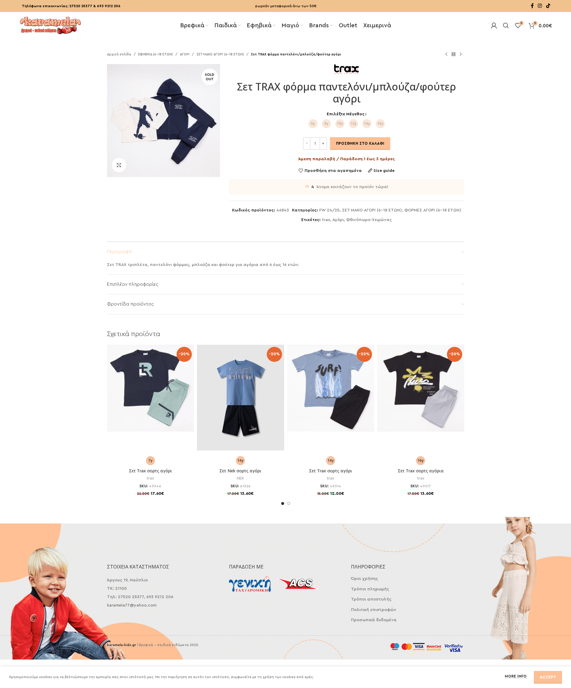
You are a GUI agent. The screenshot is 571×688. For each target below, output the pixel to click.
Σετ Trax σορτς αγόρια (421, 471)
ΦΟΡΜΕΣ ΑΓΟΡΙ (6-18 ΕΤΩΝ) (432, 210)
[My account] (494, 25)
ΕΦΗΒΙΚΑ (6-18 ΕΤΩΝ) (155, 54)
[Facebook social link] (532, 5)
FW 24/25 (329, 210)
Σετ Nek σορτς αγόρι (240, 471)
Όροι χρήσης (364, 579)
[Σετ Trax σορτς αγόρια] (420, 388)
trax (326, 220)
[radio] (312, 123)
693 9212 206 (108, 6)
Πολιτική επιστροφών (373, 610)
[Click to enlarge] (119, 165)
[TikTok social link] (548, 5)
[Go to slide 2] (288, 503)
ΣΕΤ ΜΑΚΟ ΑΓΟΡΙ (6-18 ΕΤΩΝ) (220, 54)
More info (516, 676)
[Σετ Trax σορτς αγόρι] (150, 388)
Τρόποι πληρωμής (370, 589)
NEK (240, 478)
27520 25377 (80, 6)
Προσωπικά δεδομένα (374, 620)
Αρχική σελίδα (119, 54)
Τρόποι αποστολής (371, 599)
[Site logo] (50, 25)
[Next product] (460, 54)
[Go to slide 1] (282, 503)
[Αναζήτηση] (506, 25)
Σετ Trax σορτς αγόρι (150, 471)
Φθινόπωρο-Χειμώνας (369, 220)
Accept (548, 677)
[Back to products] (453, 54)
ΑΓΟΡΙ (184, 54)
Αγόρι (338, 220)
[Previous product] (446, 54)
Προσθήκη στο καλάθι (360, 143)
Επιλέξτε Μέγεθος (345, 114)
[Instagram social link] (540, 5)
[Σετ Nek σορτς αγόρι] (240, 397)
